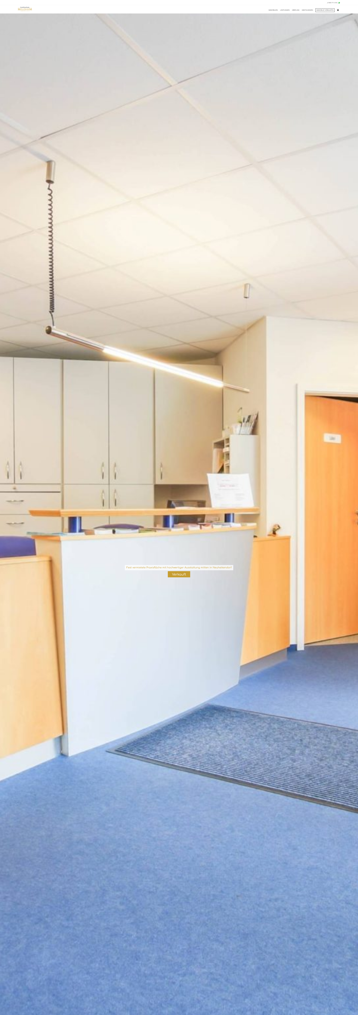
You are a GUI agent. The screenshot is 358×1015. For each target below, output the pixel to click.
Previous (4, 520)
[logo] (25, 9)
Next (354, 520)
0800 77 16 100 (332, 2)
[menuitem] (273, 10)
